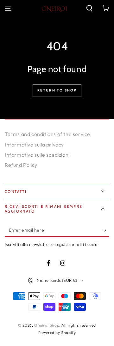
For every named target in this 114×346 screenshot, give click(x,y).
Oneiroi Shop (46, 325)
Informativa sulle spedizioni (37, 155)
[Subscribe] (105, 230)
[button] (89, 8)
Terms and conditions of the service (47, 134)
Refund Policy (21, 165)
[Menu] (8, 8)
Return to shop (57, 90)
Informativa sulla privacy (34, 144)
